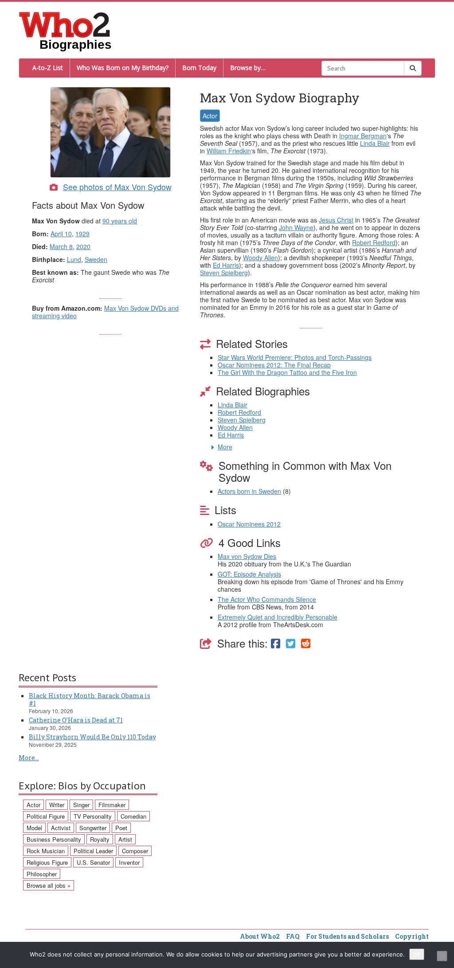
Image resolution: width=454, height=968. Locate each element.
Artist (125, 839)
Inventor (129, 862)
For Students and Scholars (347, 936)
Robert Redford (373, 242)
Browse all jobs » (48, 885)
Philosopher (42, 874)
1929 (82, 233)
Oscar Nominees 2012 (249, 523)
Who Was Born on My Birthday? (122, 67)
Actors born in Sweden (249, 491)
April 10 (61, 233)
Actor (210, 115)
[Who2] (65, 24)
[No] (442, 956)
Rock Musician (46, 851)
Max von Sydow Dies (247, 556)
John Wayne (296, 227)
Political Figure (46, 816)
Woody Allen (260, 257)
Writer (56, 804)
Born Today (199, 67)
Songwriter (92, 828)
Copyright (412, 936)
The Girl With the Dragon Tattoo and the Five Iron (287, 372)
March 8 (61, 246)
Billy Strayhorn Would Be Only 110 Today (92, 737)
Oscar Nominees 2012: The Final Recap (274, 364)
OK (417, 954)
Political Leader (93, 851)
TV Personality (93, 816)
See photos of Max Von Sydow (117, 186)
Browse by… (248, 67)
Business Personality (54, 839)
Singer (81, 804)
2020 (83, 246)
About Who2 (260, 936)
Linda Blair (375, 143)
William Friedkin (229, 150)
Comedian (133, 816)
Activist (60, 828)
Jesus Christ (336, 219)
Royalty (100, 839)
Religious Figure (47, 862)
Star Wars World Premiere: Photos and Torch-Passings (295, 357)
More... (29, 757)
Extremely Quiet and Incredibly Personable (277, 617)
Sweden (96, 259)
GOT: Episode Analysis (249, 574)
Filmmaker (111, 804)
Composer (135, 851)
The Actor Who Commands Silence (267, 599)
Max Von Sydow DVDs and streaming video (105, 312)
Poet (121, 828)
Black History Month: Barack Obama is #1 (89, 699)
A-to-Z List (47, 67)
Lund (74, 259)
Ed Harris (226, 265)
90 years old (119, 220)
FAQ (293, 936)
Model (34, 828)
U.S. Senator (93, 862)
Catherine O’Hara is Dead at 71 (76, 720)
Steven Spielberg (224, 272)
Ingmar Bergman (363, 135)
